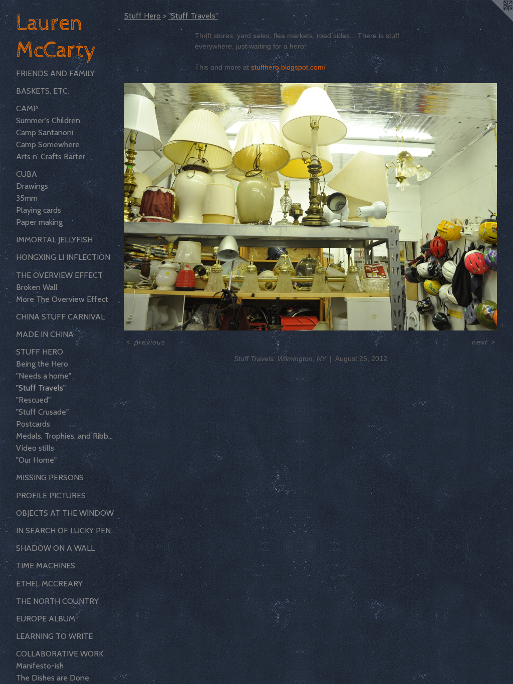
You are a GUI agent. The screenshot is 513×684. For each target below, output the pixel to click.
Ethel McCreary (49, 583)
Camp (27, 108)
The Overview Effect (59, 275)
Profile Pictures (51, 495)
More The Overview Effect (62, 299)
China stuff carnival (60, 316)
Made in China (45, 334)
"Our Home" (36, 460)
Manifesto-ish (40, 665)
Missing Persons (50, 477)
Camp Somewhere (48, 144)
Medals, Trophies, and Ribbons (66, 436)
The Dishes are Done (52, 677)
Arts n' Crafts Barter (50, 156)
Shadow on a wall (55, 548)
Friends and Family (55, 73)
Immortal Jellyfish (54, 239)
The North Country (57, 601)
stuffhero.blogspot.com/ (288, 67)
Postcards (33, 424)
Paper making (39, 222)
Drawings (32, 186)
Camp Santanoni (44, 132)
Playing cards (38, 210)
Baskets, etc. (42, 91)
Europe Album (45, 618)
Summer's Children (48, 120)
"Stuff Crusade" (42, 412)
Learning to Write (54, 636)
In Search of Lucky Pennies (66, 530)
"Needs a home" (43, 376)
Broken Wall (37, 287)
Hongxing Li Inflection (63, 257)
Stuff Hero (39, 352)
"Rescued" (33, 400)
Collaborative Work (59, 653)
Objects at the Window (65, 513)
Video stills (35, 448)
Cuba (26, 174)
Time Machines (45, 565)
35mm (27, 198)
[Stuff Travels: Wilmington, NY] (310, 206)
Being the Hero (42, 364)
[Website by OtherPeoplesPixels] (493, 20)
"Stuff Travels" (41, 388)
